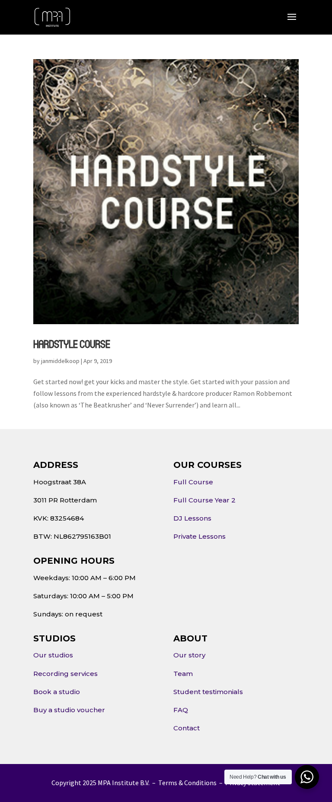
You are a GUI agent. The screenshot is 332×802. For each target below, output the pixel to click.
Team (183, 673)
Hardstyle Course (71, 344)
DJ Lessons (192, 518)
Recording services (65, 673)
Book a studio (56, 692)
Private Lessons (199, 536)
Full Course (193, 482)
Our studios (53, 655)
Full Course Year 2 (204, 500)
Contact (186, 728)
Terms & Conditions (187, 782)
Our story (189, 655)
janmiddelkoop (60, 361)
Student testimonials (208, 692)
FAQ (180, 710)
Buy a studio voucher (69, 710)
